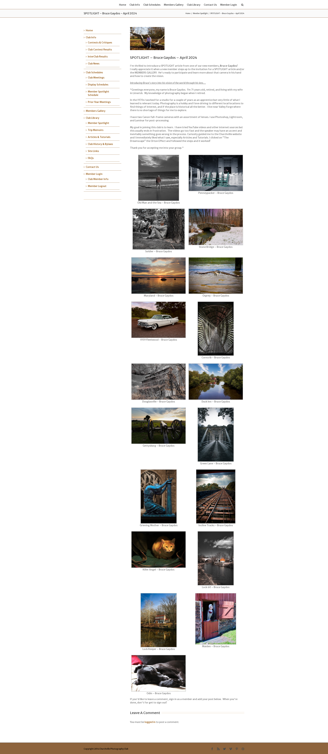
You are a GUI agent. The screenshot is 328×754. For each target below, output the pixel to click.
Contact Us (210, 4)
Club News (93, 63)
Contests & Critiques (100, 42)
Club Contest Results (100, 49)
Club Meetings (96, 77)
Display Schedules (98, 84)
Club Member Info (98, 179)
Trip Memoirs (95, 130)
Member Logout (97, 186)
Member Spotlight (200, 13)
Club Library (193, 4)
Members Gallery (173, 4)
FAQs (91, 158)
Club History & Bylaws (100, 144)
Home (122, 4)
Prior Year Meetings (99, 102)
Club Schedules (151, 4)
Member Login (228, 4)
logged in (150, 722)
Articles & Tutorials (99, 137)
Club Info (134, 4)
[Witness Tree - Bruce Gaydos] (161, 38)
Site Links (93, 151)
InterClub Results (98, 56)
